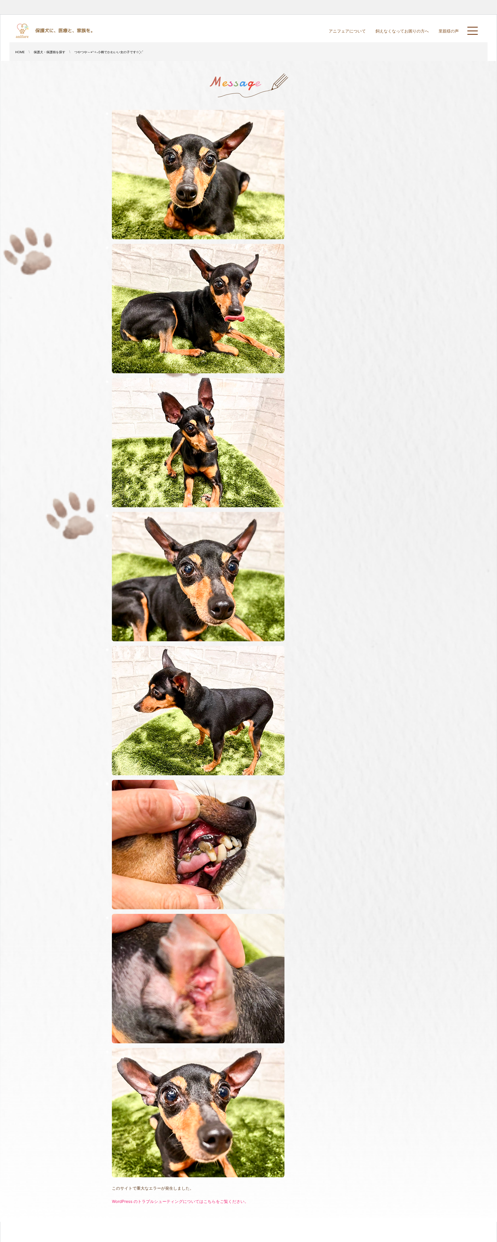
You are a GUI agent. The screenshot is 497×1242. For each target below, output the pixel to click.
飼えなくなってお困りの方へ (402, 31)
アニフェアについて (347, 31)
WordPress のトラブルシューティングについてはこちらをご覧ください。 (180, 1201)
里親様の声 (449, 31)
